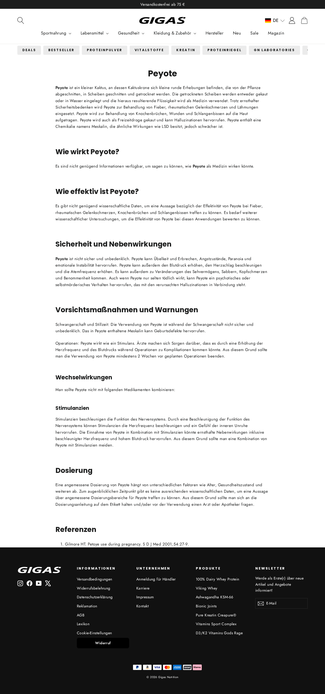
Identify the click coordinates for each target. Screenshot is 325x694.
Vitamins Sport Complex (216, 624)
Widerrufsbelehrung (93, 588)
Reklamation (87, 606)
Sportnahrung (54, 33)
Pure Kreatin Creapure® (216, 615)
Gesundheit (129, 33)
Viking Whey (206, 588)
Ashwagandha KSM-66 (214, 597)
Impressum (145, 597)
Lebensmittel (93, 33)
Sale (254, 33)
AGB (80, 615)
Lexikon (83, 624)
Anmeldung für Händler (156, 579)
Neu (237, 33)
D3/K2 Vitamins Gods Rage (219, 633)
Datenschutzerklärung (95, 597)
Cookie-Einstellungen (94, 633)
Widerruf (103, 643)
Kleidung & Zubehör (173, 33)
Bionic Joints (206, 606)
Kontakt (142, 606)
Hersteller (214, 33)
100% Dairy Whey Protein (217, 579)
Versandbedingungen (94, 579)
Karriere (142, 588)
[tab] (29, 50)
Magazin (276, 33)
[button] (275, 20)
